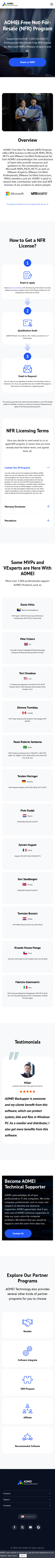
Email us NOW (27, 62)
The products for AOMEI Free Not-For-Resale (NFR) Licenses (26, 204)
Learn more (12, 1555)
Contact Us (18, 1233)
